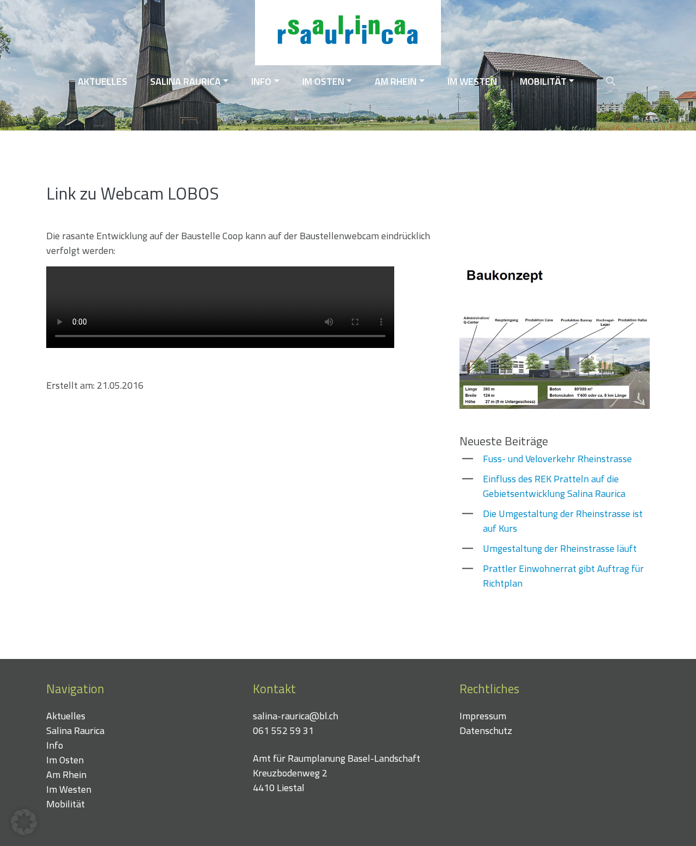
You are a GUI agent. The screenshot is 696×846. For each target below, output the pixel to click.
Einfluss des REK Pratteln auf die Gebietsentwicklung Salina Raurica (554, 486)
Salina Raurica (185, 81)
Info (261, 81)
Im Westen (472, 81)
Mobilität (543, 81)
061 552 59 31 (283, 730)
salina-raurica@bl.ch (295, 715)
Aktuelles (102, 81)
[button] (24, 822)
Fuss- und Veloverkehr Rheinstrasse (557, 458)
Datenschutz (485, 730)
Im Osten (323, 81)
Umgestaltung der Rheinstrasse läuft (560, 548)
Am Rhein (396, 81)
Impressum (482, 715)
